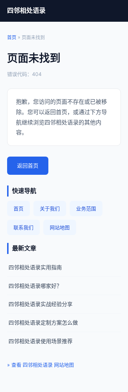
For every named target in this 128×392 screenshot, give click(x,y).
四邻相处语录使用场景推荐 (41, 341)
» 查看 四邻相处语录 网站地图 (40, 365)
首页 (11, 37)
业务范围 (86, 208)
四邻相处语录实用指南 (35, 267)
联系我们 (23, 227)
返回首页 (27, 165)
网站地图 (60, 227)
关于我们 (50, 208)
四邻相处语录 (26, 10)
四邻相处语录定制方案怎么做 (43, 322)
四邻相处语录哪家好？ (35, 285)
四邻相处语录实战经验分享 (41, 304)
